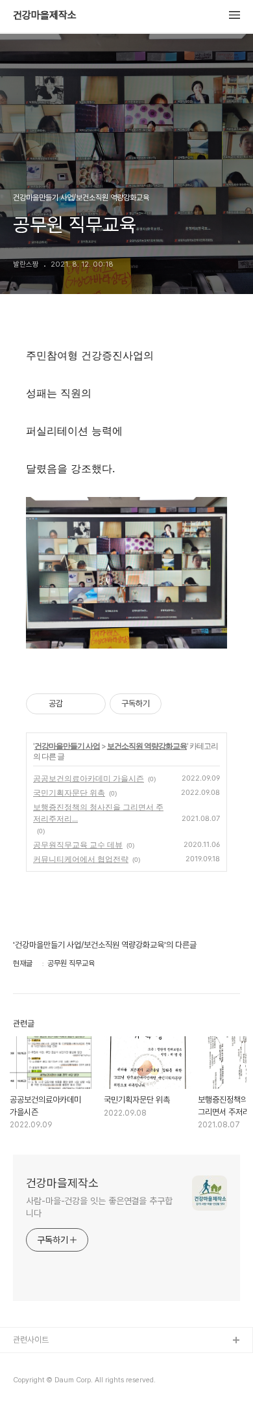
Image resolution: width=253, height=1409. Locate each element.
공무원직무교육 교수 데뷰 (78, 845)
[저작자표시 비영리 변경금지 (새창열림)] (179, 704)
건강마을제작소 (45, 15)
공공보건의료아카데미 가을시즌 (88, 778)
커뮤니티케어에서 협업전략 (80, 859)
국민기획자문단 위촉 (69, 793)
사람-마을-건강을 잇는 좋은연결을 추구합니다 (99, 1207)
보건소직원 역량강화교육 (147, 746)
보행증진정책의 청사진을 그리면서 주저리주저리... (98, 813)
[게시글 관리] (91, 704)
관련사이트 (31, 1340)
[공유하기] (75, 704)
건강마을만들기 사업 (67, 746)
